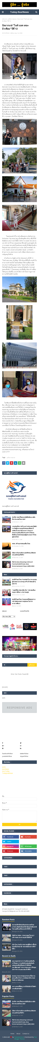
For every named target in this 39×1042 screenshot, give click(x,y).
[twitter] (10, 841)
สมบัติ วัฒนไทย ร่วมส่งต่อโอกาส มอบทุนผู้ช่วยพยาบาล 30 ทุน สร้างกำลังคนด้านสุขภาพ (24, 581)
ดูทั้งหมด (31, 665)
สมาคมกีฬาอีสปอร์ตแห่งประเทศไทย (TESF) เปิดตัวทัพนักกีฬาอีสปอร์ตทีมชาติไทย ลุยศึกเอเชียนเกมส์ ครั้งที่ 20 (24, 927)
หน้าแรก (4, 19)
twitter (24, 753)
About (18, 1034)
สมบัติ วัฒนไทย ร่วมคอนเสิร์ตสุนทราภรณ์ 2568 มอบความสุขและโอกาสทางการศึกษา (24, 601)
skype (24, 756)
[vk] (28, 851)
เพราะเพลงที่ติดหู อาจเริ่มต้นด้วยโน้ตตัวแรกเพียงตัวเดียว (24, 987)
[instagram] (10, 846)
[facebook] (10, 837)
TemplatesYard (19, 1037)
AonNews (7, 33)
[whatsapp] (28, 846)
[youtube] (28, 837)
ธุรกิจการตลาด (12, 19)
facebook (7, 753)
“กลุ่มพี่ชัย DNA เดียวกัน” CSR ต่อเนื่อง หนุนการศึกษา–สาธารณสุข (23, 591)
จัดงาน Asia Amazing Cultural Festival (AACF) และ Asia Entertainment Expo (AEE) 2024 (23, 564)
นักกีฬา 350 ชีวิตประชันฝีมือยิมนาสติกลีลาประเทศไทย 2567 (23, 518)
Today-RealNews (19, 12)
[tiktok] (28, 841)
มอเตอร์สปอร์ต (24, 611)
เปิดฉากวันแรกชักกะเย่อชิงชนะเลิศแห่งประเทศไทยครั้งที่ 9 (24, 554)
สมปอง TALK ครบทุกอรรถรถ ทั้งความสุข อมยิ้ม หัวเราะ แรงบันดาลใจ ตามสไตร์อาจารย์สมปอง (23, 978)
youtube (7, 756)
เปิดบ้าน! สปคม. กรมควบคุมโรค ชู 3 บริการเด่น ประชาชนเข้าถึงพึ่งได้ (23, 936)
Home (12, 1034)
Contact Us (25, 1034)
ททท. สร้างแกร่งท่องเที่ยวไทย (21, 544)
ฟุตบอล (4, 611)
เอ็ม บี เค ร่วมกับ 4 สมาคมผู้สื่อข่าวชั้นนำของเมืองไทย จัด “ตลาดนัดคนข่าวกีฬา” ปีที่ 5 (24, 947)
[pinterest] (10, 851)
